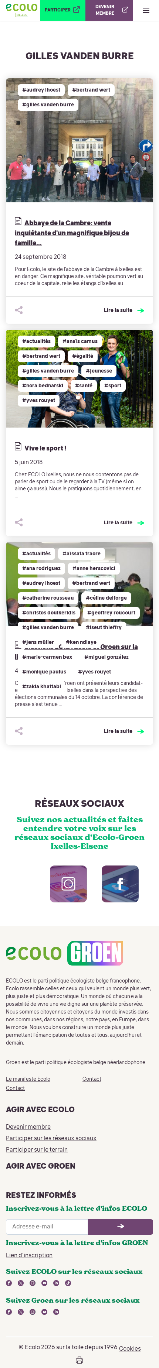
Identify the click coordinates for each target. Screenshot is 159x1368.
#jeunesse (99, 371)
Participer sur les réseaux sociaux (51, 1139)
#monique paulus (44, 672)
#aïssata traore (81, 553)
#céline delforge (106, 598)
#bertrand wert (91, 90)
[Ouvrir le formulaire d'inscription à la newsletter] (120, 1227)
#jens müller (38, 642)
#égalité (82, 356)
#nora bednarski (42, 385)
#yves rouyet (38, 400)
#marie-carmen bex (47, 657)
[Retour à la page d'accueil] (21, 10)
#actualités (36, 341)
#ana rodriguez (41, 568)
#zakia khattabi (41, 686)
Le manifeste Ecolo (28, 1079)
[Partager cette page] (19, 310)
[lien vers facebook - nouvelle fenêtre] (113, 891)
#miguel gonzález (106, 657)
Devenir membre (28, 1127)
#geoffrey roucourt (111, 613)
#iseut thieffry (104, 627)
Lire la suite (118, 310)
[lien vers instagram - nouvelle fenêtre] (61, 891)
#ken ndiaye (81, 642)
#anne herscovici (93, 568)
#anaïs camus (80, 341)
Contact (15, 1088)
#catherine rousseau (48, 598)
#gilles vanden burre (48, 104)
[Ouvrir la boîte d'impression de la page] (79, 1360)
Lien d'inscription (29, 1256)
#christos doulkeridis (48, 613)
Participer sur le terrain (37, 1150)
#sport (112, 385)
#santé (83, 385)
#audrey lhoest (41, 90)
